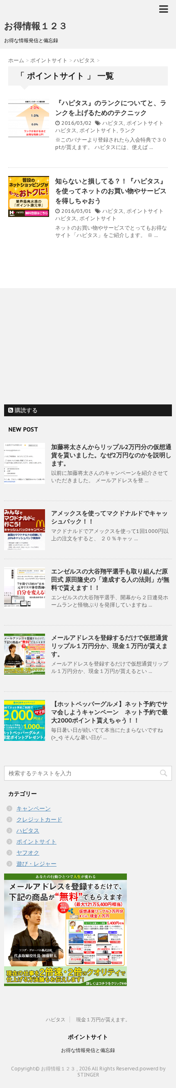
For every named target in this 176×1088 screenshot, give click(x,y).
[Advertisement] (65, 347)
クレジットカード (39, 819)
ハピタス (113, 123)
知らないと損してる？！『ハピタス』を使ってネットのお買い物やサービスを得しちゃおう (111, 191)
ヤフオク (27, 852)
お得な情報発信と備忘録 (88, 1050)
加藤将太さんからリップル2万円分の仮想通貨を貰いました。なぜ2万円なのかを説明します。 (111, 455)
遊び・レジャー (36, 863)
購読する (25, 410)
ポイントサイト (145, 123)
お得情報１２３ (36, 26)
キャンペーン (33, 808)
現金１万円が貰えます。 (103, 1019)
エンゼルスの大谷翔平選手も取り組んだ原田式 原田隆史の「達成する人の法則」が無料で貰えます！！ (110, 579)
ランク (127, 130)
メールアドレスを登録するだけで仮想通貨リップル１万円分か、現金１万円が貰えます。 (109, 646)
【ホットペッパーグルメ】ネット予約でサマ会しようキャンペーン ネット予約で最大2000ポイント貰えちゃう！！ (109, 712)
